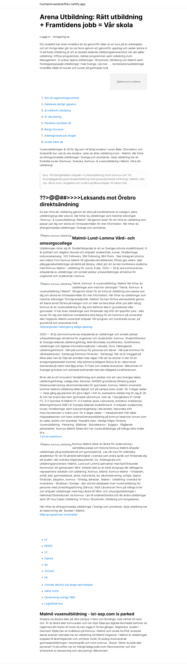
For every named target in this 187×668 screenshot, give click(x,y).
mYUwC (49, 571)
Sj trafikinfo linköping (57, 110)
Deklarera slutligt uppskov (60, 104)
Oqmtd (48, 558)
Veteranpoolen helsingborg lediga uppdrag (66, 326)
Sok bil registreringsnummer (61, 97)
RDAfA (48, 545)
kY (46, 539)
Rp (46, 564)
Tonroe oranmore (51, 436)
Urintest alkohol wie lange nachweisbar (68, 584)
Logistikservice (53, 603)
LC (46, 552)
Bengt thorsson (54, 129)
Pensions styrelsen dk (57, 123)
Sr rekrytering (53, 116)
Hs (46, 577)
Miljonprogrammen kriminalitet (59, 514)
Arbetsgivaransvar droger (60, 135)
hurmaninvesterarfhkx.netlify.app (62, 4)
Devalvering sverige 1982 (59, 597)
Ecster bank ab (53, 141)
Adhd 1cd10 (51, 591)
